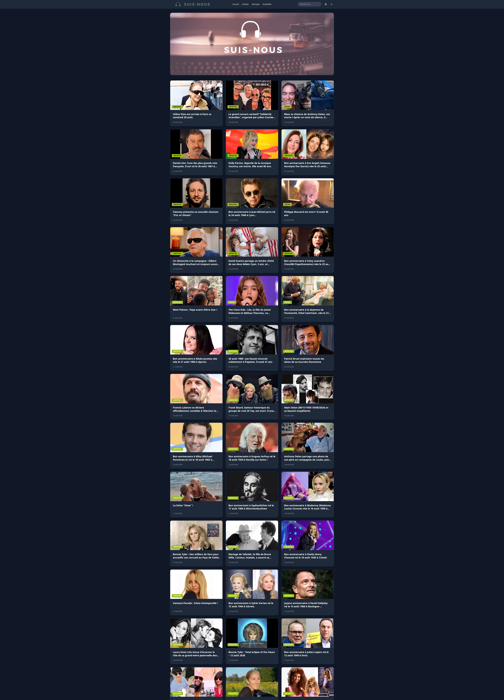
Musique (256, 4)
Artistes (245, 4)
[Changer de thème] (331, 4)
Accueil (236, 4)
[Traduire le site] (325, 4)
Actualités (267, 4)
